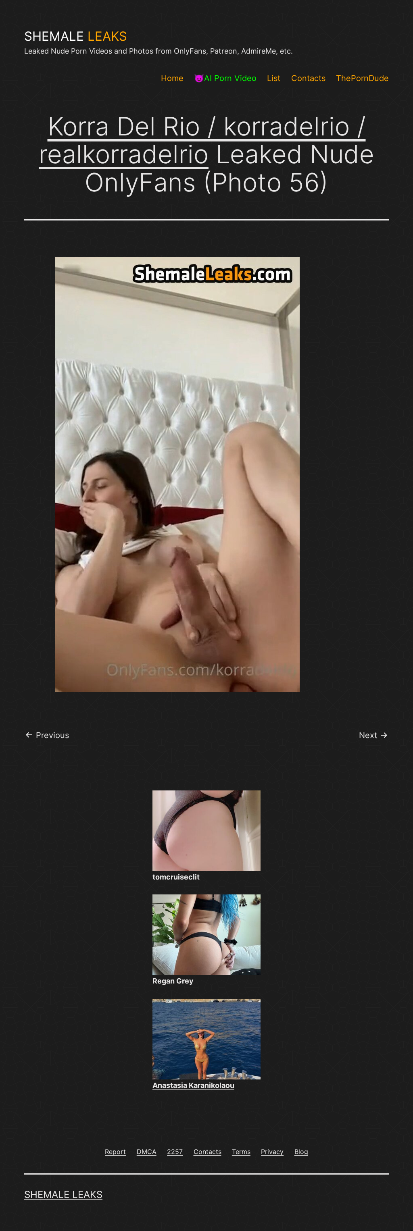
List (273, 78)
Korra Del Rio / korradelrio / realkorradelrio (202, 140)
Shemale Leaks (63, 1194)
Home (172, 78)
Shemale (75, 36)
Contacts (308, 78)
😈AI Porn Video (225, 78)
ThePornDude (362, 78)
